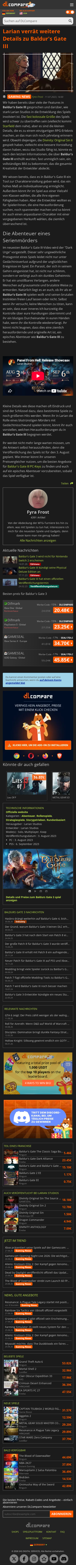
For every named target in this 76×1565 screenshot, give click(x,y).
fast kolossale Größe (41, 117)
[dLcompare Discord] (63, 1559)
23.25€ (62, 627)
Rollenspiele (44, 816)
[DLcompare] (38, 1525)
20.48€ (62, 610)
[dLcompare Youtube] (53, 1559)
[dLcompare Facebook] (23, 1559)
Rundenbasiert (56, 820)
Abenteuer (28, 816)
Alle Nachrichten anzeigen (38, 540)
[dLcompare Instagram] (33, 1559)
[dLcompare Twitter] (13, 1559)
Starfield (8, 126)
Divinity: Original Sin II (57, 140)
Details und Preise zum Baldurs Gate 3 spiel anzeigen (33, 899)
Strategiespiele (15, 820)
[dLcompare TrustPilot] (43, 1559)
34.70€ (62, 643)
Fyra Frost (38, 97)
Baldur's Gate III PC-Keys (24, 466)
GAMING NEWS (19, 97)
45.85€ (62, 660)
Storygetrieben (35, 820)
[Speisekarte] (71, 5)
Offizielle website (17, 812)
